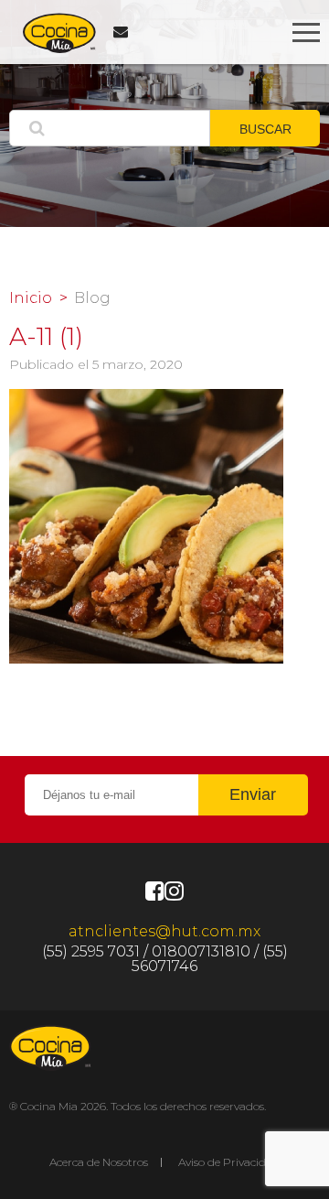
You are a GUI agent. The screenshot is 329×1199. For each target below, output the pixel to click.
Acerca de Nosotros (98, 1162)
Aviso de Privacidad (229, 1162)
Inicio (30, 298)
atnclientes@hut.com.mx (164, 931)
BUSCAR (265, 129)
